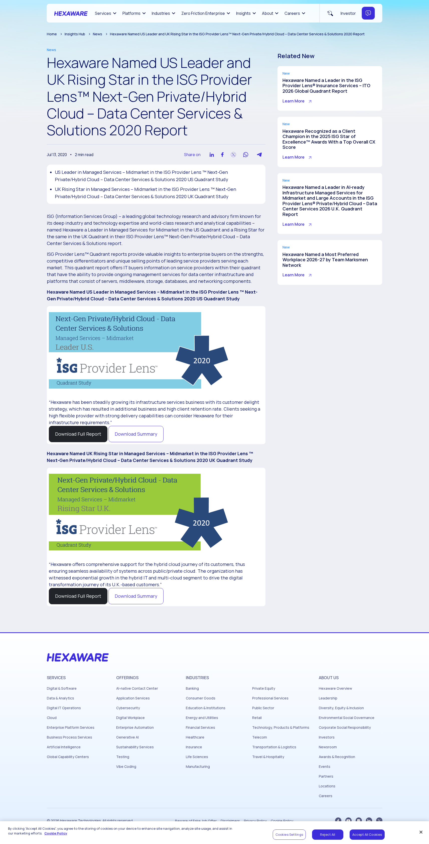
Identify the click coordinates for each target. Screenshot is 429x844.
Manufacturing (198, 766)
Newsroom (328, 747)
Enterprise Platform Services (70, 727)
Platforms (131, 13)
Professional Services (270, 698)
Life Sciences (197, 757)
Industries (161, 13)
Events (324, 766)
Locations (327, 786)
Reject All (327, 834)
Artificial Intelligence (64, 747)
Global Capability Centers (68, 757)
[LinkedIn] (369, 820)
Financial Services (200, 727)
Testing (122, 757)
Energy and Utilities (202, 717)
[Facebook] (338, 820)
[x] (379, 820)
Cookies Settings (289, 834)
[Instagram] (359, 820)
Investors (327, 737)
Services (103, 13)
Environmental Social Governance (346, 717)
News (97, 34)
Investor (348, 13)
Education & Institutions (205, 708)
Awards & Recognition (337, 757)
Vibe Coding (126, 766)
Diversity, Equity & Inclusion (341, 708)
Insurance (194, 747)
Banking (192, 688)
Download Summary (136, 434)
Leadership (328, 698)
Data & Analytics (60, 698)
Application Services (133, 698)
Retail (257, 717)
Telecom (259, 737)
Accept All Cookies (367, 834)
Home (52, 34)
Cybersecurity (128, 708)
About (267, 13)
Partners (326, 776)
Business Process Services (69, 737)
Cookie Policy (55, 833)
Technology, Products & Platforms (280, 727)
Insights (243, 13)
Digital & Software (62, 688)
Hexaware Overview (335, 688)
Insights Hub (75, 34)
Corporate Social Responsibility (345, 727)
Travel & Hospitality (268, 757)
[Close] (420, 831)
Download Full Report (78, 434)
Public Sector (263, 708)
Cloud (52, 717)
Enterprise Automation (135, 727)
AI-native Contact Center (137, 688)
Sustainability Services (135, 747)
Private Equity (263, 688)
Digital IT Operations (64, 708)
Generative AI (127, 737)
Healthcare (195, 737)
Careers (292, 13)
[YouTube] (348, 820)
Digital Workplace (130, 717)
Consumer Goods (200, 698)
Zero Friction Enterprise (203, 13)
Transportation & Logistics (274, 747)
